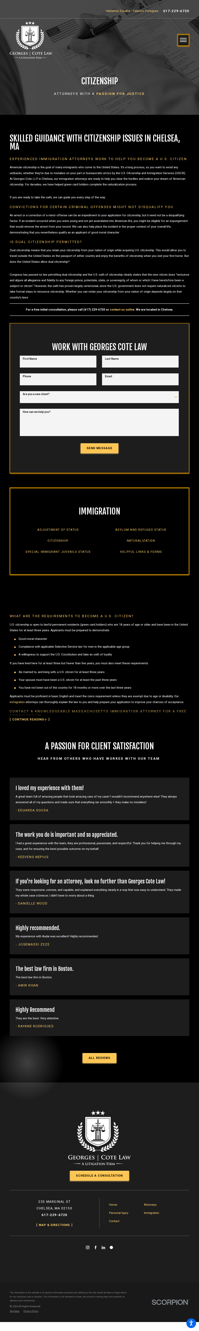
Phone (27, 376)
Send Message (99, 448)
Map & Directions (54, 1225)
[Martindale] (111, 1247)
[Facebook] (95, 1247)
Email (108, 376)
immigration (17, 702)
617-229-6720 (176, 11)
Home (113, 1204)
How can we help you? (37, 411)
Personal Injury (118, 1213)
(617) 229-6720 (94, 309)
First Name (30, 358)
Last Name (112, 358)
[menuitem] (58, 530)
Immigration (151, 1213)
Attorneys (150, 1204)
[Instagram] (87, 1247)
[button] (191, 1323)
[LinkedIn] (103, 1247)
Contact (114, 1221)
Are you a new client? (36, 394)
